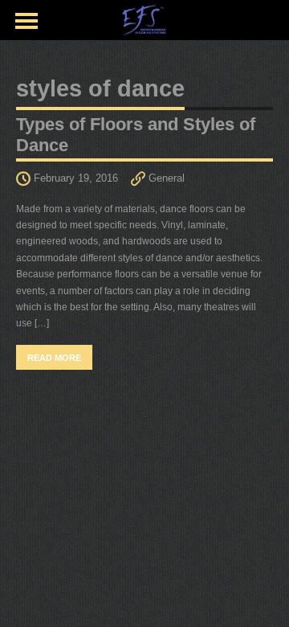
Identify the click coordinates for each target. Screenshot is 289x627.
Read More (54, 358)
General (167, 178)
